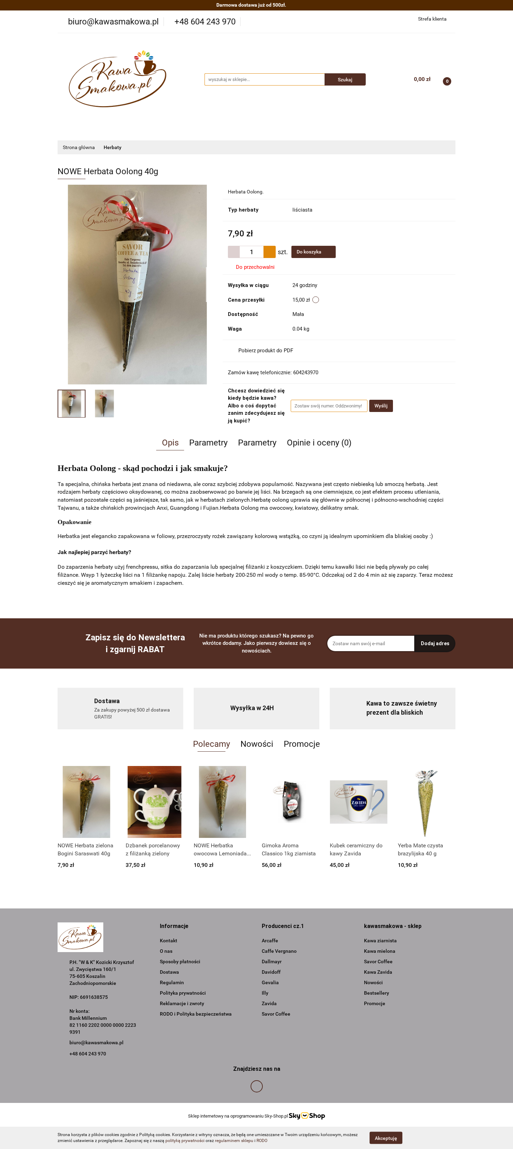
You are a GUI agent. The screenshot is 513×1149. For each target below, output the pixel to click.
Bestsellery (376, 993)
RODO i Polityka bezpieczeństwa (196, 1014)
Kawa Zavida (378, 972)
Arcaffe (270, 940)
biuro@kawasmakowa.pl (96, 1042)
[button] (174, 926)
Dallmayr (272, 961)
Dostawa (169, 972)
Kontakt (168, 940)
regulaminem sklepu (234, 1140)
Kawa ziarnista (380, 940)
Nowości (373, 982)
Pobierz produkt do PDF (265, 350)
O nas (166, 951)
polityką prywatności (185, 1140)
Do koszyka (309, 252)
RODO (261, 1140)
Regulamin (172, 982)
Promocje (374, 1003)
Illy (265, 993)
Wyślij (381, 405)
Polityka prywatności (183, 993)
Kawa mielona (379, 951)
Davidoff (271, 972)
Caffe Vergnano (279, 951)
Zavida (269, 1003)
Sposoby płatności (180, 961)
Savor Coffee (276, 1014)
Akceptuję (386, 1138)
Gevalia (270, 982)
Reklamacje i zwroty (182, 1003)
